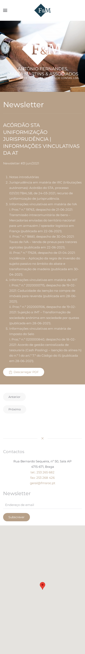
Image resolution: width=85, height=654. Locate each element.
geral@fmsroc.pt (42, 483)
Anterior (14, 397)
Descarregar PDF (26, 372)
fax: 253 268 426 (42, 478)
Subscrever (16, 517)
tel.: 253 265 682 (42, 472)
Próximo (14, 409)
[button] (5, 10)
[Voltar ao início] (42, 10)
